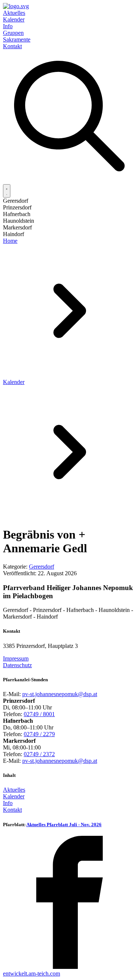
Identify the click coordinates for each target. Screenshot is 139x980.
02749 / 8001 (39, 714)
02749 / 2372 (39, 754)
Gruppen (13, 33)
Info (8, 26)
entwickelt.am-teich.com (31, 973)
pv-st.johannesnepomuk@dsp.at (59, 694)
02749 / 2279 (39, 734)
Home (10, 241)
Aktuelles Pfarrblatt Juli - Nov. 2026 (64, 824)
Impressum (16, 658)
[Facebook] (69, 967)
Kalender (13, 19)
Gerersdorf (41, 566)
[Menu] (6, 191)
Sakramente (16, 39)
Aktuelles (14, 13)
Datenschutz (17, 665)
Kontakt (12, 46)
